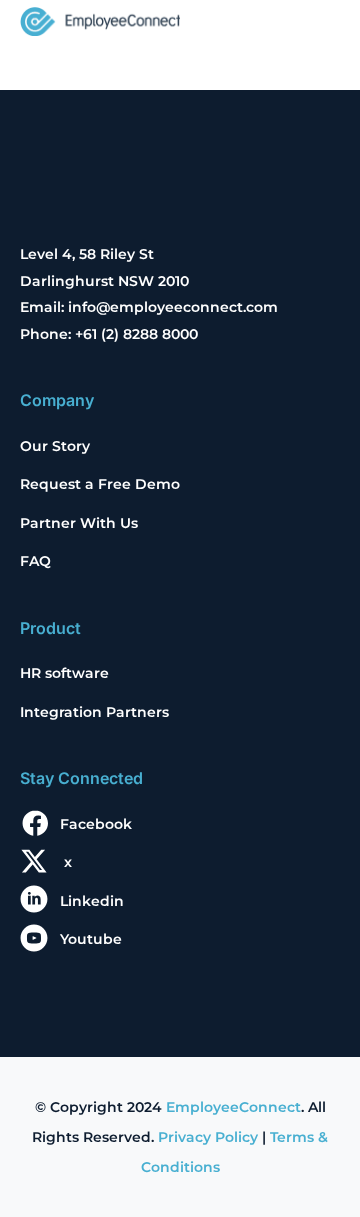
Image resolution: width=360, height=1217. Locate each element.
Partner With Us (79, 523)
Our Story (55, 446)
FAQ (35, 561)
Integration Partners (94, 712)
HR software (64, 673)
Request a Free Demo (100, 484)
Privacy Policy (208, 1137)
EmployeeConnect (233, 1107)
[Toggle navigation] (312, 24)
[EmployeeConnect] (100, 19)
